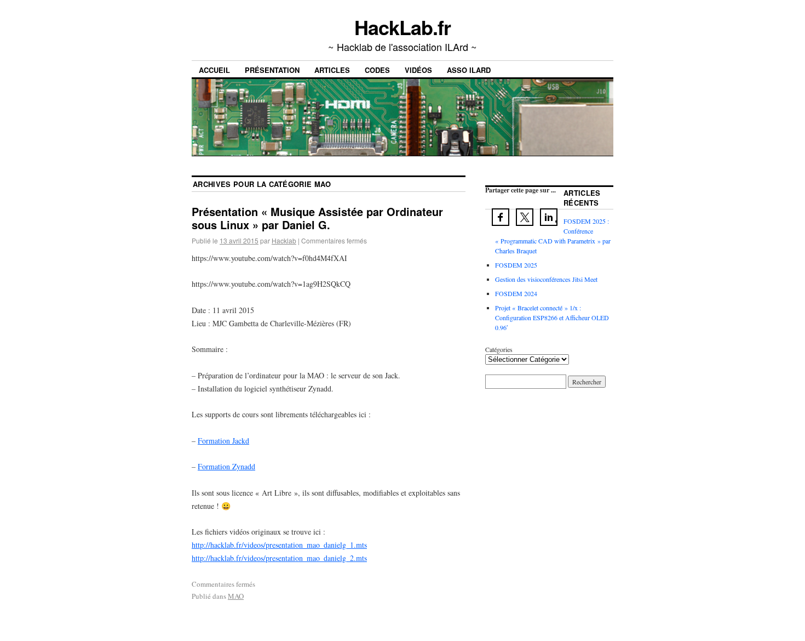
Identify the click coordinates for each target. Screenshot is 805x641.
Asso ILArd (469, 70)
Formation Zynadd (226, 466)
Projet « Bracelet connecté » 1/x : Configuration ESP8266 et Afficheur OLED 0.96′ (552, 317)
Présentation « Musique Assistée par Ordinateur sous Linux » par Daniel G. (317, 217)
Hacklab (284, 240)
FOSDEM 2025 (516, 264)
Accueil (214, 70)
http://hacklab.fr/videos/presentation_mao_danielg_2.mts (279, 558)
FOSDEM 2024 (516, 293)
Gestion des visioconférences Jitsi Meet (546, 279)
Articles (332, 70)
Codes (377, 70)
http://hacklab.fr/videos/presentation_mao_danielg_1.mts (279, 545)
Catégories (499, 349)
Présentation (272, 70)
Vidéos (418, 70)
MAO (236, 596)
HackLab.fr (402, 27)
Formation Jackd (223, 440)
